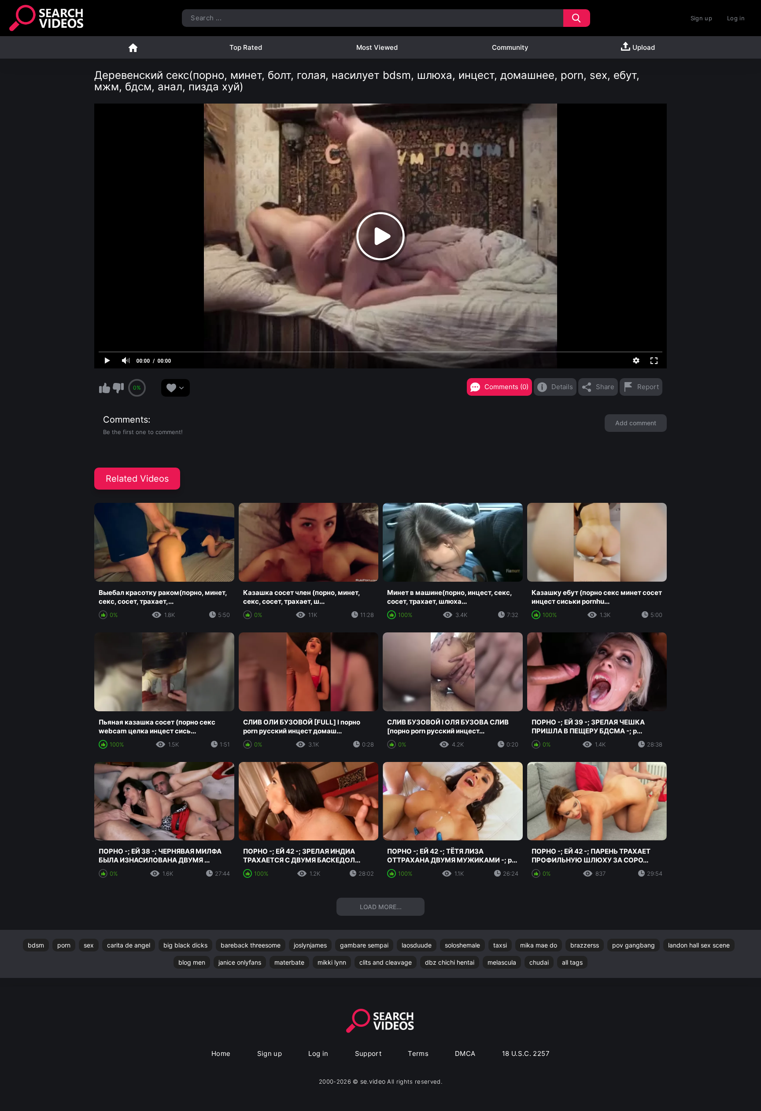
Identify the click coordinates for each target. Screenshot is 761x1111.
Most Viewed (377, 47)
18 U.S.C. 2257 (526, 1053)
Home (133, 47)
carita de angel (128, 945)
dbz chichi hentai (449, 962)
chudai (539, 962)
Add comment (635, 423)
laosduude (417, 945)
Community (510, 47)
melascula (502, 962)
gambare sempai (364, 945)
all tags (572, 962)
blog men (191, 962)
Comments (125, 419)
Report (648, 387)
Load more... (381, 906)
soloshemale (462, 945)
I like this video (104, 388)
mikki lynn (332, 962)
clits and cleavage (385, 962)
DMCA (465, 1053)
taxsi (500, 945)
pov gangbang (633, 945)
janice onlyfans (239, 962)
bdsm (36, 945)
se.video (373, 1081)
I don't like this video (118, 388)
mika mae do (538, 945)
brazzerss (584, 945)
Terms (418, 1053)
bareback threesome (251, 945)
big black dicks (185, 945)
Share (605, 387)
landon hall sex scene (699, 945)
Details (562, 387)
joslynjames (310, 945)
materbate (289, 962)
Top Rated (245, 47)
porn (63, 945)
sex (89, 945)
